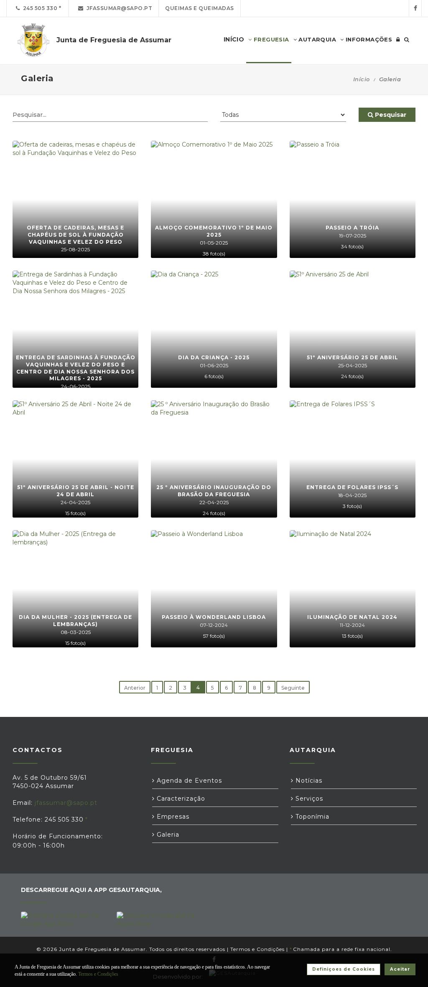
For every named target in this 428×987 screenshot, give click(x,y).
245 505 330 (39, 8)
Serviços (308, 798)
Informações (368, 39)
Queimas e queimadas (199, 8)
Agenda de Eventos (188, 780)
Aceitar (400, 969)
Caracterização (180, 798)
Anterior (134, 688)
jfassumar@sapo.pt (118, 8)
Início (361, 79)
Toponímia (311, 816)
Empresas (172, 816)
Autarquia (316, 39)
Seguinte (293, 688)
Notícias (307, 780)
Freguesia (270, 39)
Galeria (167, 834)
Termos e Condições (257, 949)
